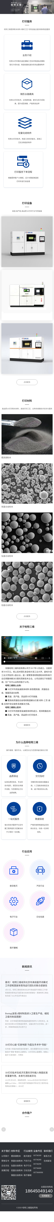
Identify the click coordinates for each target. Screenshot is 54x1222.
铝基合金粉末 (7, 605)
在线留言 (48, 1161)
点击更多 (27, 382)
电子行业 (27, 1166)
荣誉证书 (5, 1161)
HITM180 (37, 1155)
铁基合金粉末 (7, 507)
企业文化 (5, 1166)
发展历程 (5, 1170)
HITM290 (37, 1164)
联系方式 (48, 1156)
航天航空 (27, 1156)
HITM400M (38, 1172)
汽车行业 (27, 1161)
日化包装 (27, 1170)
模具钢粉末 (6, 458)
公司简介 (5, 1156)
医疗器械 (27, 1175)
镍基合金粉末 (17, 1175)
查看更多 (27, 725)
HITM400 (37, 1168)
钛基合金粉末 (7, 556)
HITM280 (37, 1160)
